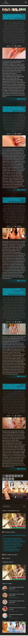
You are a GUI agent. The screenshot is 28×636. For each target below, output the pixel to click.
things (21, 316)
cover (19, 395)
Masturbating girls (11, 554)
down (22, 26)
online (14, 34)
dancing (6, 304)
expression (6, 305)
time (24, 39)
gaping (21, 29)
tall (17, 219)
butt (11, 208)
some (13, 37)
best (5, 395)
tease (17, 408)
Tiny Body (11, 410)
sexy (24, 405)
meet (11, 214)
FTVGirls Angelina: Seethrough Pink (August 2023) (16, 588)
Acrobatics (17, 299)
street (21, 314)
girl (24, 29)
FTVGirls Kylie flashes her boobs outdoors (12, 546)
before (12, 117)
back (6, 117)
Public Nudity (20, 36)
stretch (23, 37)
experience (6, 28)
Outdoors (19, 311)
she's (23, 216)
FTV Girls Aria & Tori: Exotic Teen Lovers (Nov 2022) (17, 608)
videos (7, 42)
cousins (16, 26)
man (15, 310)
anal (12, 23)
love (14, 32)
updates (7, 129)
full (24, 398)
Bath (17, 207)
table (7, 219)
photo (23, 34)
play (9, 36)
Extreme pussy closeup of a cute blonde (12, 543)
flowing (5, 211)
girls (3, 31)
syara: (4, 219)
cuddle (22, 395)
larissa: (6, 401)
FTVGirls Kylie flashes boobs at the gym (11, 549)
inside (21, 308)
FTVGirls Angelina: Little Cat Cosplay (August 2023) (16, 595)
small (10, 37)
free (9, 29)
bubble (8, 208)
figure (22, 28)
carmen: (10, 302)
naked (8, 311)
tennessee (15, 39)
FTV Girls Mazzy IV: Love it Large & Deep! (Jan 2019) (13, 109)
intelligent (21, 31)
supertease (8, 408)
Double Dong (5, 119)
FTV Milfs (7, 558)
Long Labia (8, 32)
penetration (16, 125)
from (15, 29)
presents (12, 36)
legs (9, 401)
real (24, 36)
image (18, 308)
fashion (22, 305)
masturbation (18, 32)
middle (5, 311)
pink (7, 36)
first (7, 29)
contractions (20, 302)
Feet (3, 307)
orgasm (17, 34)
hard (4, 308)
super (5, 128)
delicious (9, 396)
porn (8, 126)
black (14, 25)
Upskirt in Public (21, 40)
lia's (6, 310)
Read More (22, 99)
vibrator (20, 318)
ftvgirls (18, 29)
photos (4, 36)
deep (24, 117)
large (24, 122)
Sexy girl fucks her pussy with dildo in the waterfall (14, 541)
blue (20, 25)
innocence (12, 31)
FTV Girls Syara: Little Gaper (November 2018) (14, 200)
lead (8, 213)
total (4, 40)
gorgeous (15, 122)
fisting (20, 120)
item (4, 310)
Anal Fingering (16, 23)
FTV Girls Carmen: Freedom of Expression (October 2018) (13, 291)
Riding (12, 405)
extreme (11, 28)
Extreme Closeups (17, 28)
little (12, 213)
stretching (5, 39)
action (10, 116)
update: (12, 40)
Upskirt (15, 40)
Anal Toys (22, 23)
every (24, 119)
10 (9, 478)
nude (11, 34)
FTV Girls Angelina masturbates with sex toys (13, 540)
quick (18, 216)
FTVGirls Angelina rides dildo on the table (12, 538)
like (4, 32)
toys (6, 40)
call (5, 26)
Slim (4, 217)
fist (18, 120)
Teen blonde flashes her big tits (10, 547)
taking (13, 219)
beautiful (10, 25)
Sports (13, 407)
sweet (11, 39)
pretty (11, 126)
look (11, 32)
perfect (23, 402)
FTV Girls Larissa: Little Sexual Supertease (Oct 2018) (14, 386)
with (13, 42)
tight (4, 410)
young (19, 42)
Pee (20, 34)
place (7, 313)
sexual (21, 405)
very (5, 42)
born (10, 395)
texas (16, 316)
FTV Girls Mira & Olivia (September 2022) (16, 615)
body (4, 208)
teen (8, 128)
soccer (7, 407)
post (12, 313)
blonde (16, 25)
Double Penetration (12, 119)
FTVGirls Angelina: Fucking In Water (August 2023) (16, 601)
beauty (9, 117)
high (8, 31)
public (16, 36)
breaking (23, 25)
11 (12, 478)
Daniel (15, 22)
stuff (9, 39)
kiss (3, 401)
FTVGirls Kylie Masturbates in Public (11, 550)
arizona (17, 393)
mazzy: (22, 123)
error (18, 396)
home (15, 308)
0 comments (17, 319)
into (24, 31)
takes (10, 219)
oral (6, 125)
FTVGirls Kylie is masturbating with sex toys (12, 544)
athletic (20, 393)
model (22, 32)
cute (20, 26)
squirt (15, 37)
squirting (19, 37)
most (5, 34)
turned (15, 220)
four (23, 398)
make (13, 123)
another (11, 207)
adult (24, 299)
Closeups (8, 26)
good (6, 31)
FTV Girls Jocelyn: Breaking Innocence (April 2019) (13, 17)
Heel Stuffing (8, 308)
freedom (14, 307)
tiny (8, 410)
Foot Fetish (19, 398)
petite (4, 216)
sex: (7, 37)
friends (12, 29)
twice (9, 40)
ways (10, 42)
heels (19, 122)
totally (10, 220)
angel (4, 25)
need (17, 214)
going (21, 211)
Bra (6, 208)
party (19, 402)
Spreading (18, 314)
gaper (11, 211)
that (19, 39)
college (12, 26)
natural (7, 34)
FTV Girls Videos (9, 532)
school (4, 37)
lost (8, 123)
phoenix (8, 404)
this (21, 39)
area (7, 25)
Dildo (18, 208)
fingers (4, 29)
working (16, 42)
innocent (17, 31)
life (8, 310)
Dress (21, 119)
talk (15, 219)
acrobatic (12, 299)
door (9, 304)
